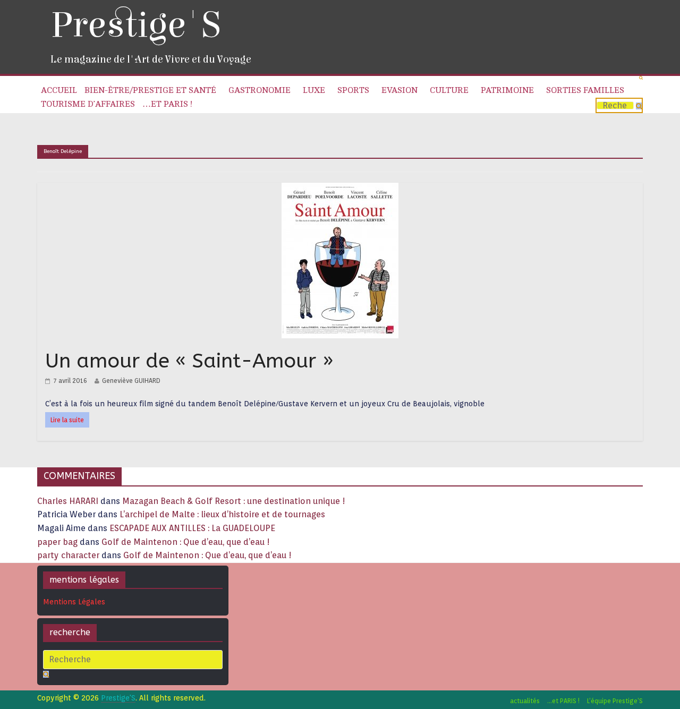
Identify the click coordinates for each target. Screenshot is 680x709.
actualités (525, 701)
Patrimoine (507, 90)
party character (68, 555)
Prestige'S (135, 25)
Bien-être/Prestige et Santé (150, 90)
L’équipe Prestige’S (615, 701)
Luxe (314, 90)
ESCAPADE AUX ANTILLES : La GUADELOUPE (192, 528)
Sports (353, 90)
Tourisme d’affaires (88, 104)
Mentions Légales (74, 601)
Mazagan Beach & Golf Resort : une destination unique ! (233, 501)
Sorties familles (585, 90)
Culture (449, 90)
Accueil (59, 90)
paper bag (57, 542)
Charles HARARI (67, 501)
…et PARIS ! (167, 104)
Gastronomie (259, 90)
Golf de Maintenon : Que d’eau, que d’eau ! (185, 542)
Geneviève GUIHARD (131, 381)
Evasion (399, 90)
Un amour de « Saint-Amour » (189, 361)
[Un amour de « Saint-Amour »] (340, 189)
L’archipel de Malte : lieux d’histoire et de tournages (223, 514)
